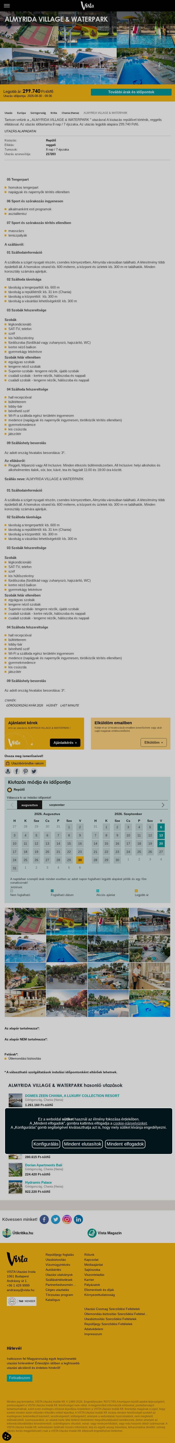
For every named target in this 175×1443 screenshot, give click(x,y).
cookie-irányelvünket (130, 1123)
